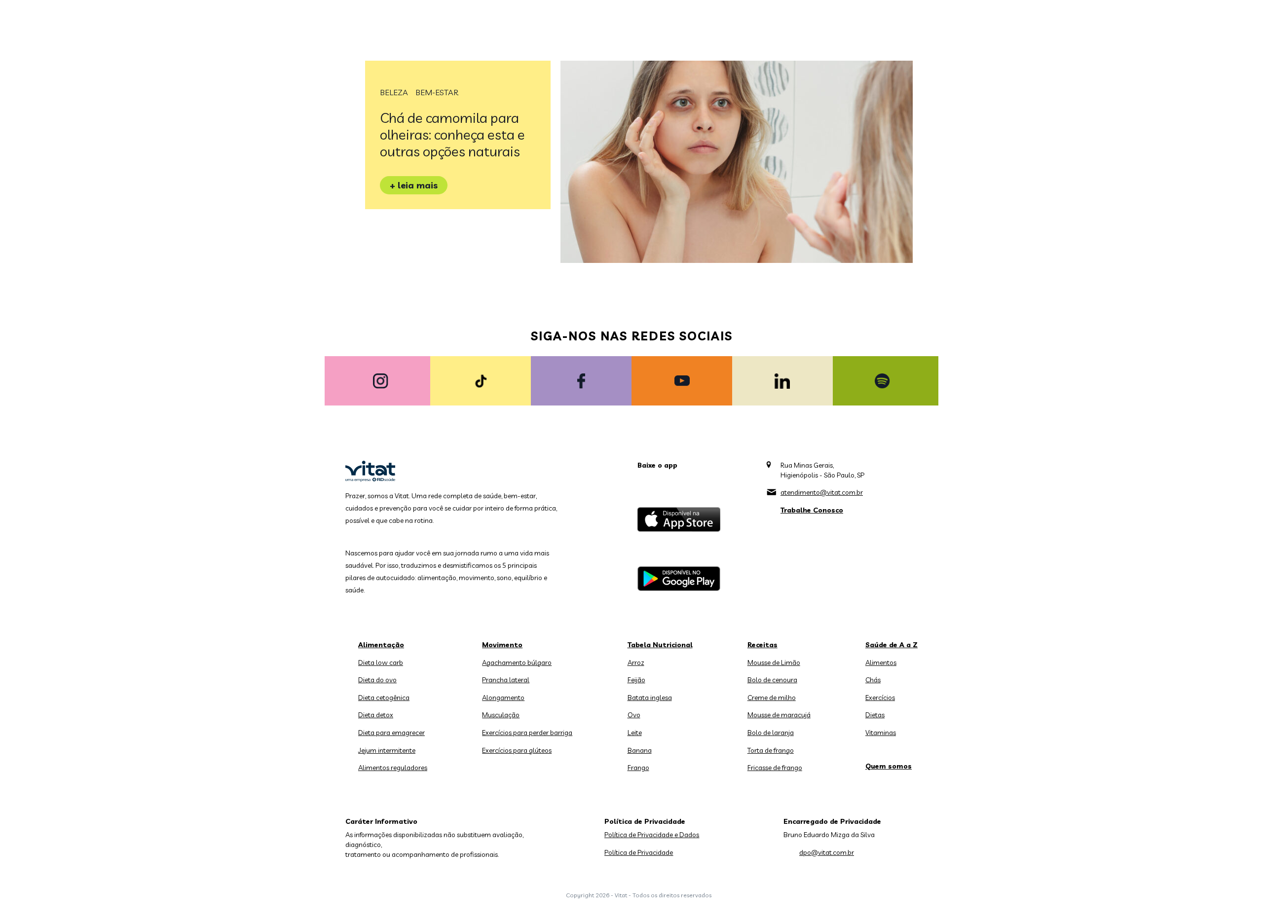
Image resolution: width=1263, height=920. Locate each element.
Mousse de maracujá (779, 714)
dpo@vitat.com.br (826, 852)
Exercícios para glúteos (517, 750)
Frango (638, 767)
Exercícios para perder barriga (527, 732)
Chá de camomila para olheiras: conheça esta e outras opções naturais (452, 134)
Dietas (875, 714)
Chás (873, 679)
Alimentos (880, 662)
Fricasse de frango (774, 767)
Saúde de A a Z (891, 644)
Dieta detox (375, 714)
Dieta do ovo (377, 679)
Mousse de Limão (773, 662)
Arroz (636, 662)
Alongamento (503, 697)
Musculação (501, 714)
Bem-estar (436, 92)
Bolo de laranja (770, 732)
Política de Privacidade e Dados (651, 834)
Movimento (502, 644)
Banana (640, 750)
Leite (635, 732)
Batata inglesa (650, 697)
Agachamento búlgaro (517, 662)
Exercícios (880, 697)
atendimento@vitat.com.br (821, 492)
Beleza (394, 92)
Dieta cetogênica (383, 697)
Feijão (636, 679)
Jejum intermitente (386, 750)
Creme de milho (771, 697)
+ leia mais (414, 185)
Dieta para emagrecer (391, 732)
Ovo (634, 714)
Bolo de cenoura (772, 679)
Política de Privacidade (638, 852)
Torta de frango (770, 750)
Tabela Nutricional (660, 644)
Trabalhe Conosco (811, 510)
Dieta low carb (380, 662)
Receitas (762, 644)
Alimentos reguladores (392, 767)
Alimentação (381, 644)
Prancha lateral (505, 679)
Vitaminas (880, 732)
